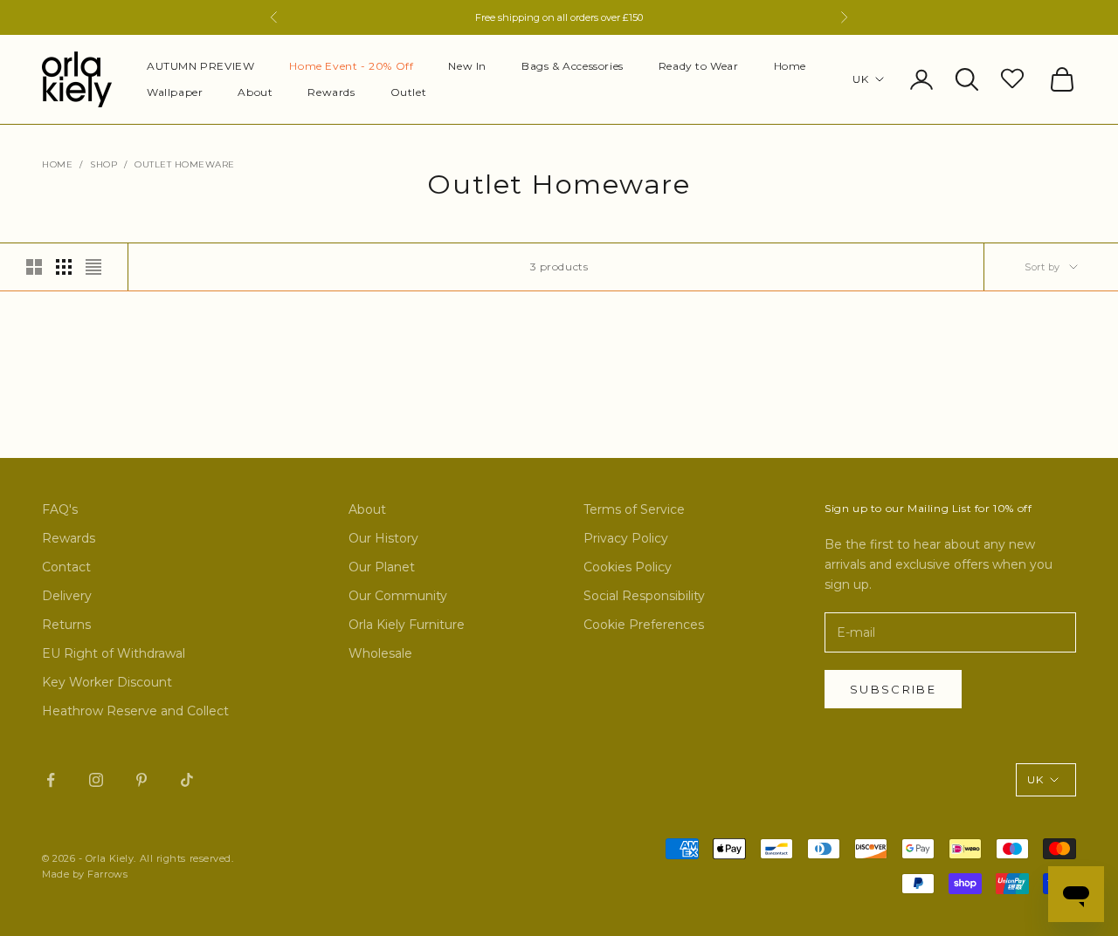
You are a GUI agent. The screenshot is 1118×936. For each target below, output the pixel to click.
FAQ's (60, 509)
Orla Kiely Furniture (407, 624)
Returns (66, 624)
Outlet (408, 92)
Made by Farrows (85, 874)
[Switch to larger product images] (34, 266)
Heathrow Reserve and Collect (135, 711)
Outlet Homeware (185, 164)
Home (790, 65)
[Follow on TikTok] (187, 780)
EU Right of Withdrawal (113, 653)
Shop (103, 164)
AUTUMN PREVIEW (200, 65)
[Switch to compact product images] (93, 266)
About (255, 92)
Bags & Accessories (572, 65)
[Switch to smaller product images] (64, 266)
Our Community (398, 596)
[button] (1014, 78)
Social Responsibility (644, 596)
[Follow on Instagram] (96, 780)
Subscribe (893, 689)
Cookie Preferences (643, 624)
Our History (383, 538)
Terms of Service (634, 509)
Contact (66, 567)
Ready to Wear (699, 65)
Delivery (67, 596)
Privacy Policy (625, 538)
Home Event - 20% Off (351, 65)
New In (467, 65)
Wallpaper (175, 92)
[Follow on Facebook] (50, 780)
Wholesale (380, 653)
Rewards (331, 92)
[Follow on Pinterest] (141, 780)
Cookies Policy (627, 567)
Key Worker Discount (107, 682)
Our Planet (382, 567)
